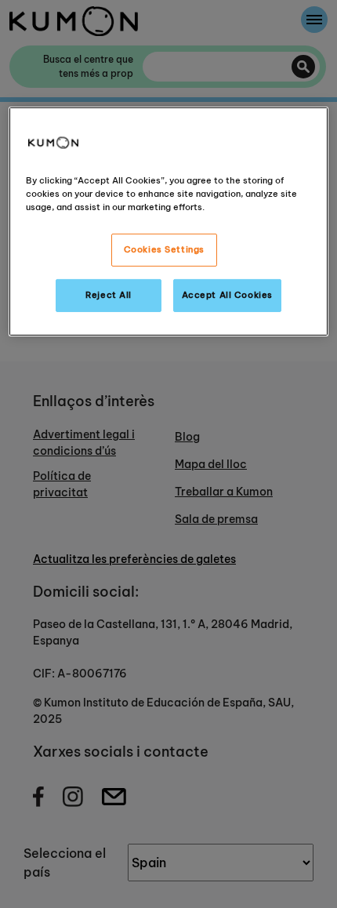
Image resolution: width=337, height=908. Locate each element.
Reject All (108, 294)
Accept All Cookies (227, 294)
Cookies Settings (164, 249)
